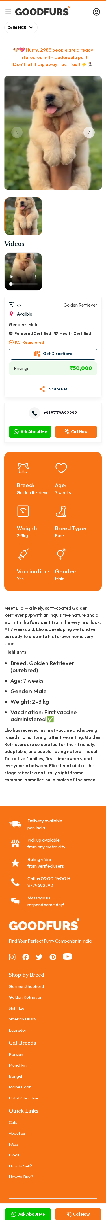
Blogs (14, 1155)
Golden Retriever (25, 997)
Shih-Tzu (16, 1008)
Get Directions (57, 353)
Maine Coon (20, 1087)
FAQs (14, 1144)
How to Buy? (21, 1176)
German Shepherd (26, 986)
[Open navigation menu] (8, 12)
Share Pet (58, 389)
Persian (16, 1054)
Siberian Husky (22, 1019)
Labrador (18, 1030)
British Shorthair (24, 1098)
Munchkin (18, 1065)
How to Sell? (20, 1166)
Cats (13, 1122)
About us (17, 1133)
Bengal (15, 1076)
